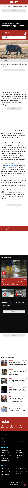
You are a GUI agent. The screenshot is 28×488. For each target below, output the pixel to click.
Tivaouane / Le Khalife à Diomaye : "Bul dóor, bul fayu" (17, 409)
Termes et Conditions (19, 456)
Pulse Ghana (4, 471)
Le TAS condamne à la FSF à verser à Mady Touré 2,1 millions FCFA (17, 390)
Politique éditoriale (19, 451)
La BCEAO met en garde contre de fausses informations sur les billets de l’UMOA (17, 373)
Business (11, 360)
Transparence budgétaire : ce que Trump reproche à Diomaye (17, 363)
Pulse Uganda (20, 468)
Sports (11, 378)
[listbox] (14, 299)
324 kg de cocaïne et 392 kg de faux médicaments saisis (20, 302)
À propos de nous (6, 455)
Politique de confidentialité (5, 451)
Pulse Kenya (4, 474)
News (5, 6)
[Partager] (25, 33)
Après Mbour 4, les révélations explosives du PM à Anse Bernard (7, 303)
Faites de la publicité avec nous (5, 460)
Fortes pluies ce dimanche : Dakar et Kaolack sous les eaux (13, 283)
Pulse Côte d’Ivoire (19, 472)
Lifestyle (18, 438)
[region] (14, 299)
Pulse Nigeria (5, 468)
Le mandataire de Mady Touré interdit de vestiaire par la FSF (17, 381)
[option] (8, 299)
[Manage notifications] (25, 485)
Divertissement (20, 441)
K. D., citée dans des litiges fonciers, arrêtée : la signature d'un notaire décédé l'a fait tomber (17, 400)
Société (9, 6)
